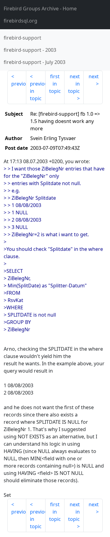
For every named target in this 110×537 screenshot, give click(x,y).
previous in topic (37, 91)
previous (18, 83)
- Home (40, 8)
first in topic (55, 83)
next (94, 76)
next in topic (74, 83)
